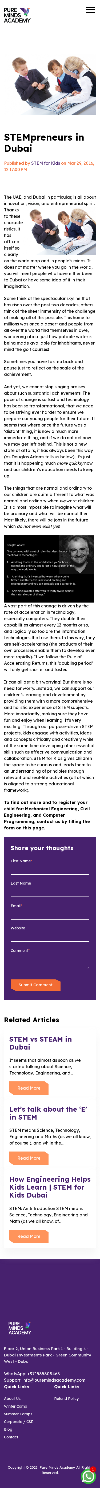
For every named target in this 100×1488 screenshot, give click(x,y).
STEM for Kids (45, 163)
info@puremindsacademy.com (53, 1380)
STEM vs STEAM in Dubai (40, 1043)
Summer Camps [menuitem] (18, 1414)
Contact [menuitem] (11, 1437)
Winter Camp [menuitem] (15, 1406)
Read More (29, 1088)
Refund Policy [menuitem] (66, 1398)
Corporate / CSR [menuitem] (19, 1421)
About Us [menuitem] (12, 1398)
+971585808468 (43, 1373)
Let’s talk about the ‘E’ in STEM (48, 1113)
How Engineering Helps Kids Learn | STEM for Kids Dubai (50, 1187)
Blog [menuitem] (8, 1429)
